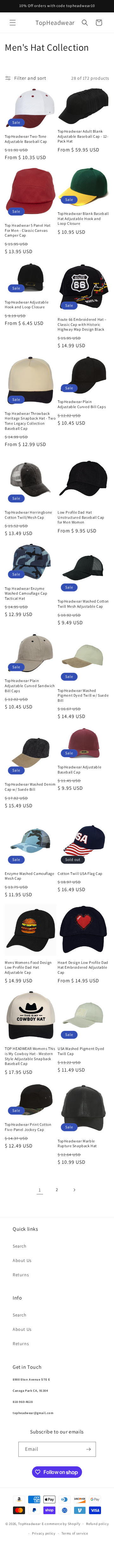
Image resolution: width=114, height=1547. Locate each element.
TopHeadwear (29, 1523)
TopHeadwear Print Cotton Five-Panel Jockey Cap (28, 1127)
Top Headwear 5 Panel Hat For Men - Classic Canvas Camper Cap (27, 230)
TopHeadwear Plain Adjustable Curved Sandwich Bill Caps (30, 685)
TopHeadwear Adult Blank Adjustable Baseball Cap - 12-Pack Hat (83, 136)
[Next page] (74, 1190)
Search (20, 1246)
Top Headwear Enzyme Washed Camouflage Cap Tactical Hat (26, 593)
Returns (21, 1275)
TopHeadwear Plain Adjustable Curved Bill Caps (82, 404)
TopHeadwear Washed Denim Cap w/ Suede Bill (30, 787)
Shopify (74, 1523)
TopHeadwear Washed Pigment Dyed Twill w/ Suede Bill (83, 695)
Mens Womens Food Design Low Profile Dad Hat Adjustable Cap (28, 967)
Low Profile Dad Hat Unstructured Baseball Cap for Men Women (81, 517)
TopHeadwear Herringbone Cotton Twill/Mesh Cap (28, 515)
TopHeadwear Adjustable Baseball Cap (79, 769)
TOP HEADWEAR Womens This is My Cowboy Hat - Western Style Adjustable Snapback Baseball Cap (30, 1056)
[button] (13, 23)
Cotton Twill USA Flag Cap (80, 873)
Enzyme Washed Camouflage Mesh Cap (29, 876)
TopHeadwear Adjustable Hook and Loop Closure (26, 305)
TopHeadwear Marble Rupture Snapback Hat (77, 1143)
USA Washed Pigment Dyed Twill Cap (81, 1051)
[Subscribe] (89, 1449)
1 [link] (40, 1190)
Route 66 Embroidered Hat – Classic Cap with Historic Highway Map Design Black (82, 324)
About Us (22, 1260)
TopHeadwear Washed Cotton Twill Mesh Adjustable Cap (83, 604)
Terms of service (74, 1533)
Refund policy (97, 1523)
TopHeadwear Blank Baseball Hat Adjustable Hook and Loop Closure (83, 218)
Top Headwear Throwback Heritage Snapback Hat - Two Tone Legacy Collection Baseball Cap (30, 421)
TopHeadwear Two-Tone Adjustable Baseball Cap (26, 139)
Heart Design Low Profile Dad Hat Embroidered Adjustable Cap (83, 967)
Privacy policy (43, 1533)
